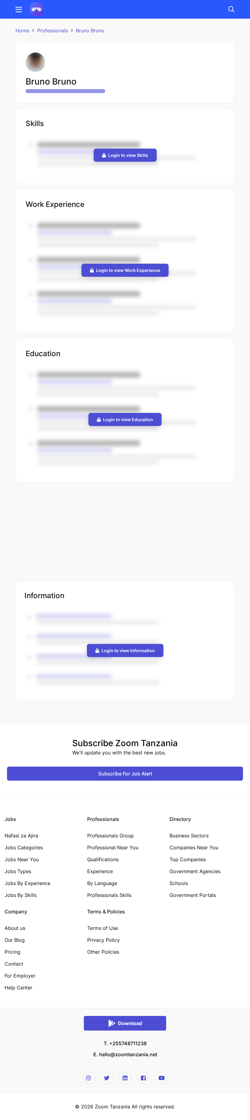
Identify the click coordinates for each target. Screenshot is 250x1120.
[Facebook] (143, 1078)
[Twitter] (107, 1078)
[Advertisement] (125, 532)
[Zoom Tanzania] (36, 9)
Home (22, 30)
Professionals (52, 30)
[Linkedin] (125, 1078)
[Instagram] (88, 1078)
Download (130, 1023)
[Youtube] (161, 1078)
